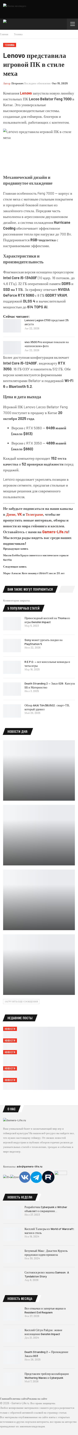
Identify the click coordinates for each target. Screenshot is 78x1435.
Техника (10, 45)
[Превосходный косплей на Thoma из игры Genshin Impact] (12, 623)
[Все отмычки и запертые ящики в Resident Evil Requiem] (12, 1314)
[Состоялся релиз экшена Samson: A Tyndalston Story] (12, 1278)
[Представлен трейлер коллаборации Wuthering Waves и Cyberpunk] (12, 1379)
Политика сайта (18, 1398)
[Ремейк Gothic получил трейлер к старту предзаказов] (39, 770)
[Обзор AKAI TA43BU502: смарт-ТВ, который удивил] (12, 711)
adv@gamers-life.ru (29, 1166)
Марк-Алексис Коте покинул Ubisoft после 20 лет (33, 573)
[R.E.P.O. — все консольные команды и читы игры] (12, 667)
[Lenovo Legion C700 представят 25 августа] (12, 325)
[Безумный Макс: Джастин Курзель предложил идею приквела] (12, 1256)
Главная (4, 1398)
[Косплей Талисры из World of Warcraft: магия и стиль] (12, 1234)
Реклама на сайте (37, 1398)
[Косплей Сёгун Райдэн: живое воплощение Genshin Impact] (12, 1335)
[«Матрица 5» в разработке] (39, 964)
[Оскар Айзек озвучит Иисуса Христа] (39, 835)
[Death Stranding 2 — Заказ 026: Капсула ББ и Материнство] (12, 689)
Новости (10, 1029)
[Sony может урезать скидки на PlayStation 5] (12, 645)
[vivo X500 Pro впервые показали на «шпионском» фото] (12, 347)
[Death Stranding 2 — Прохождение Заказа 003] (12, 1357)
